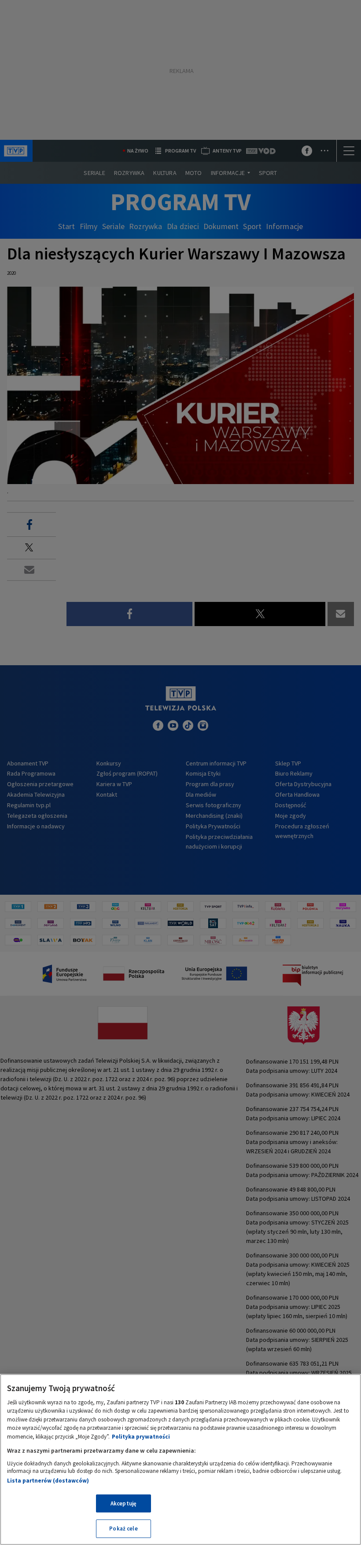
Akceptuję (123, 1503)
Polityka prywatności (141, 1436)
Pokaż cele (123, 1528)
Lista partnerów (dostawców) (48, 1480)
